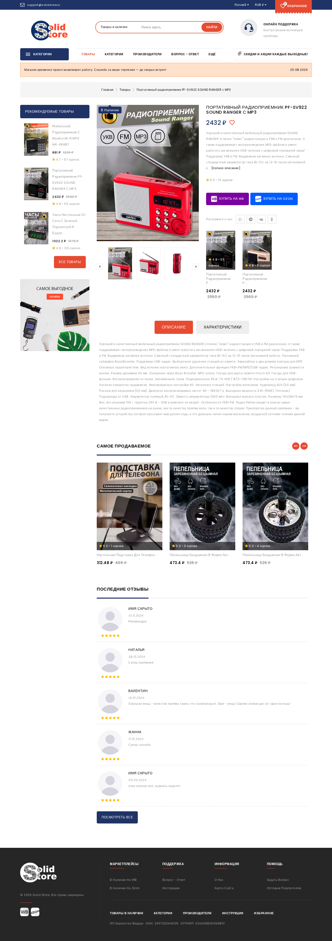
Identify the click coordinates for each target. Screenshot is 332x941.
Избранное (264, 913)
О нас (219, 880)
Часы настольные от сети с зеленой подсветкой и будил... (69, 223)
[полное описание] (226, 168)
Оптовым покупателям (284, 888)
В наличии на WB (123, 880)
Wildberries (24, 912)
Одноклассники (272, 219)
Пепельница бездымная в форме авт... (200, 555)
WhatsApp (240, 219)
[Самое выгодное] (54, 315)
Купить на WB (231, 198)
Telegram (251, 219)
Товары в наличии (126, 913)
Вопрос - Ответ (185, 54)
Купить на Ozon (277, 198)
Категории (114, 54)
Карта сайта (224, 888)
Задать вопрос (278, 880)
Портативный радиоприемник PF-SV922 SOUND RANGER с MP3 (67, 179)
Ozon (35, 912)
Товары (88, 54)
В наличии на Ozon (125, 888)
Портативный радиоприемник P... (218, 278)
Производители (147, 54)
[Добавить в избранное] (233, 122)
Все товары (70, 262)
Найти (212, 27)
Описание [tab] (174, 327)
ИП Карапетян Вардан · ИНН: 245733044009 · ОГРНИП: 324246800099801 (167, 923)
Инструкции (171, 888)
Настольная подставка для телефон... (127, 555)
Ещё (212, 54)
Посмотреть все (117, 817)
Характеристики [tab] (223, 327)
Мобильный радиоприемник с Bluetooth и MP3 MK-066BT (66, 135)
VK (261, 219)
